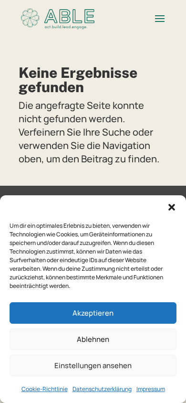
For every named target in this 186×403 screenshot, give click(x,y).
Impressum (150, 389)
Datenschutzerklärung (102, 389)
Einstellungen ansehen (93, 366)
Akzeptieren (93, 313)
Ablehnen (93, 339)
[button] (171, 207)
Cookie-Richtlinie (44, 389)
